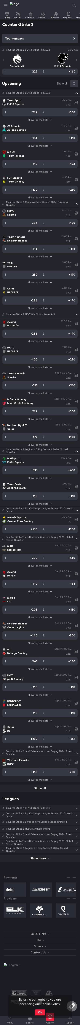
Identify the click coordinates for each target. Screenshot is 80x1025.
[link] (18, 5)
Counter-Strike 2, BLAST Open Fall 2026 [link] (28, 92)
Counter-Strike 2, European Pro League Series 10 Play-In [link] (37, 821)
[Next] (77, 60)
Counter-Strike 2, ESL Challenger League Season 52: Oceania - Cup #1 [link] (40, 510)
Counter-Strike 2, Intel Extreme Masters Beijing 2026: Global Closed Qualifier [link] (39, 539)
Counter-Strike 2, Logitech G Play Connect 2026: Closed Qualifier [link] (37, 451)
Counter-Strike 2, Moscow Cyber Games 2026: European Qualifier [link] (37, 204)
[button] (40, 93)
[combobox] (12, 965)
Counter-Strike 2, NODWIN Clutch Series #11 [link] (30, 314)
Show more (38, 858)
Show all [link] (62, 83)
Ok (40, 1012)
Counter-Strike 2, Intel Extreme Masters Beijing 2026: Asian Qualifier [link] (39, 753)
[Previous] (3, 60)
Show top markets (38, 120)
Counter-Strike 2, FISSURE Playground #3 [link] (28, 828)
